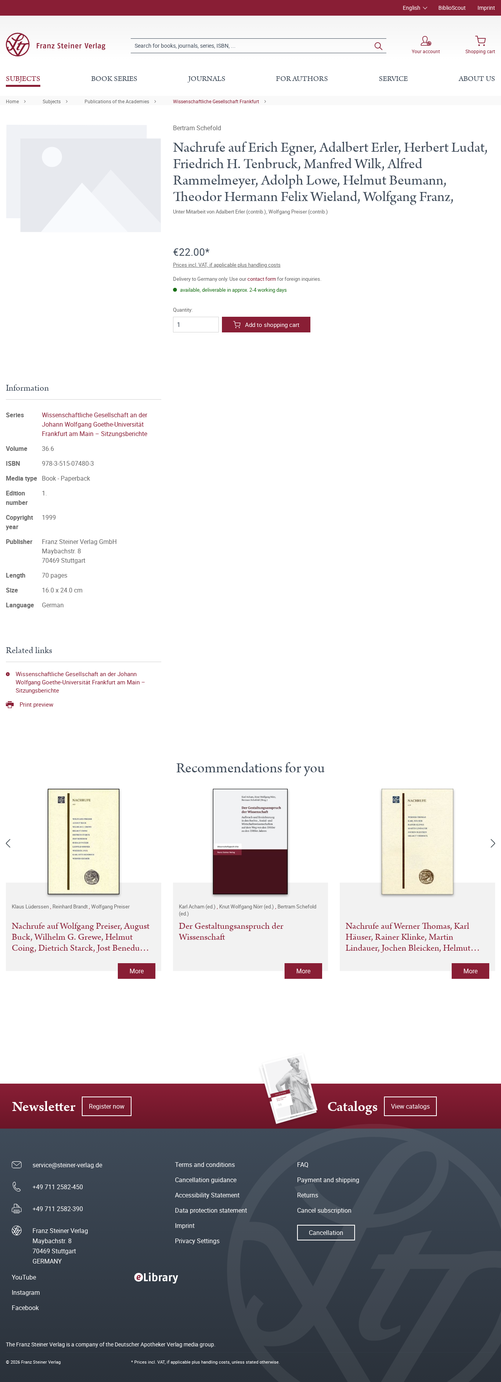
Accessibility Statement (207, 1195)
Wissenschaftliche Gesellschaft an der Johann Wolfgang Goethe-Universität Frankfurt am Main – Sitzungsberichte (94, 424)
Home (12, 101)
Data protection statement (211, 1210)
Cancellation (326, 1232)
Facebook (25, 1307)
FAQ (302, 1164)
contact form (261, 278)
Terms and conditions (205, 1164)
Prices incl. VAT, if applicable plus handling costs (227, 264)
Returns (307, 1195)
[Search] (378, 45)
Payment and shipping (328, 1180)
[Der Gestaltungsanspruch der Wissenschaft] (250, 841)
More (137, 971)
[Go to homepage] (55, 44)
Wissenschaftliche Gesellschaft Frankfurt (216, 101)
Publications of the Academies (117, 101)
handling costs (215, 1362)
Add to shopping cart (272, 324)
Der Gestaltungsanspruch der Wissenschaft (231, 932)
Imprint (486, 7)
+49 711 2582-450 (57, 1187)
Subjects (52, 101)
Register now (106, 1106)
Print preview (36, 704)
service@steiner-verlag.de (67, 1165)
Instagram (26, 1292)
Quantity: (183, 310)
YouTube (24, 1277)
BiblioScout (452, 7)
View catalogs (410, 1106)
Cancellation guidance (205, 1180)
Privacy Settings (197, 1241)
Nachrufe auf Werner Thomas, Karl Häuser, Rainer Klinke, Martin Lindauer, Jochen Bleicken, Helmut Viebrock (408, 937)
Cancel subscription (324, 1210)
